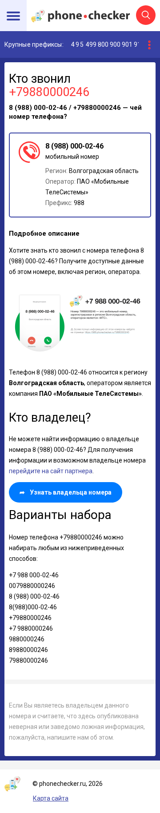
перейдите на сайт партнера (50, 471)
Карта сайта (50, 798)
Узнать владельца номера (66, 492)
